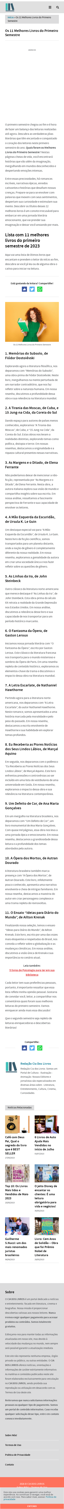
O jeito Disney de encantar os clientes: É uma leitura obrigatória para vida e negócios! (46, 1196)
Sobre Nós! (11, 1435)
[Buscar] (57, 7)
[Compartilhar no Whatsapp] (39, 289)
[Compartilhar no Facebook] (24, 289)
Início (11, 17)
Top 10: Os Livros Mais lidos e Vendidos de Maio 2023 (16, 1192)
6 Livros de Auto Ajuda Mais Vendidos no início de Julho (45, 1143)
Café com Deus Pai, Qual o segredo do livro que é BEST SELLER (16, 1145)
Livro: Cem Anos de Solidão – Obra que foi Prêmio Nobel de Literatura (46, 1247)
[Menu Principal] (50, 7)
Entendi (32, 1506)
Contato (9, 1464)
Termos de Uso (13, 1445)
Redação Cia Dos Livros (35, 1064)
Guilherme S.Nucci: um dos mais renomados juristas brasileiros (16, 1247)
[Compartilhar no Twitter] (32, 289)
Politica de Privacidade (17, 1455)
